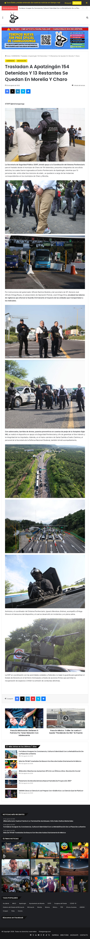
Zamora (20, 911)
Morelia (39, 907)
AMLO (14, 903)
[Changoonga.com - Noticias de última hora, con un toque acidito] (13, 17)
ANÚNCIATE (74, 935)
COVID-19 (73, 903)
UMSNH (82, 907)
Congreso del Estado (60, 903)
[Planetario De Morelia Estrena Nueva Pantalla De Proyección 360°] (11, 784)
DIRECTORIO (64, 935)
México (55, 907)
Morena (47, 907)
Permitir (76, 3)
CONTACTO (84, 935)
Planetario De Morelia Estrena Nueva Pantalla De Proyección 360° (45, 781)
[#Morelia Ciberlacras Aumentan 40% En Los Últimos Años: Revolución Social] (11, 774)
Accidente (6, 903)
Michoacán (30, 907)
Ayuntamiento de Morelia (36, 903)
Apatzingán (22, 903)
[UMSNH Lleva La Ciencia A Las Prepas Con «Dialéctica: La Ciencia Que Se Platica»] (11, 794)
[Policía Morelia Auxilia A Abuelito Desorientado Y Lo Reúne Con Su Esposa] (45, 867)
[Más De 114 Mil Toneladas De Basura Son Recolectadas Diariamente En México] (11, 764)
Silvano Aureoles (71, 907)
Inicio (8, 56)
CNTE (49, 903)
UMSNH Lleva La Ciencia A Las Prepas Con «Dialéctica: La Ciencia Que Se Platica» (51, 791)
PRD (61, 907)
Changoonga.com (45, 931)
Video (13, 911)
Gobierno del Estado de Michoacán (13, 907)
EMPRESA (55, 935)
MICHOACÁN (21, 61)
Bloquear (68, 3)
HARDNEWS (16, 56)
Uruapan (5, 911)
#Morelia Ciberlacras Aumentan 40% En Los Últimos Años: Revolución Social (49, 771)
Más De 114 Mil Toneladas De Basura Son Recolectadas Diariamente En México (46, 8)
